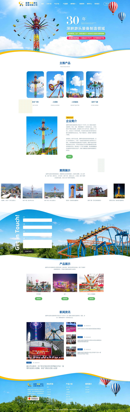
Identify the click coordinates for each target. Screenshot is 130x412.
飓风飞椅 (66, 294)
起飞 (67, 401)
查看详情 (40, 298)
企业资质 (87, 392)
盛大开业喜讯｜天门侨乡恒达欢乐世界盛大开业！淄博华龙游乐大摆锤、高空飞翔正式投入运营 (45, 367)
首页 (42, 3)
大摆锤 (67, 389)
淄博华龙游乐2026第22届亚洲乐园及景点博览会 (89, 328)
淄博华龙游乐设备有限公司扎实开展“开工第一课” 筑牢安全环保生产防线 (89, 353)
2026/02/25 (88, 349)
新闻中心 (89, 3)
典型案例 (87, 387)
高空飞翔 (68, 387)
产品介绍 (56, 3)
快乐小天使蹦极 (40, 294)
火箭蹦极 (68, 392)
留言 (24, 238)
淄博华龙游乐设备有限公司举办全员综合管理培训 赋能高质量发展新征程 (89, 341)
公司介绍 (49, 3)
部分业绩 (87, 389)
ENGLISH (107, 3)
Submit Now (28, 251)
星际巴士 (93, 294)
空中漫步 (68, 404)
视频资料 (81, 3)
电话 (24, 231)
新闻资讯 (29, 362)
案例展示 (73, 3)
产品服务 (65, 3)
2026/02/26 (88, 337)
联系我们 (97, 3)
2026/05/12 (88, 325)
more (69, 156)
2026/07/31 (37, 362)
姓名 (24, 217)
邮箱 (24, 224)
